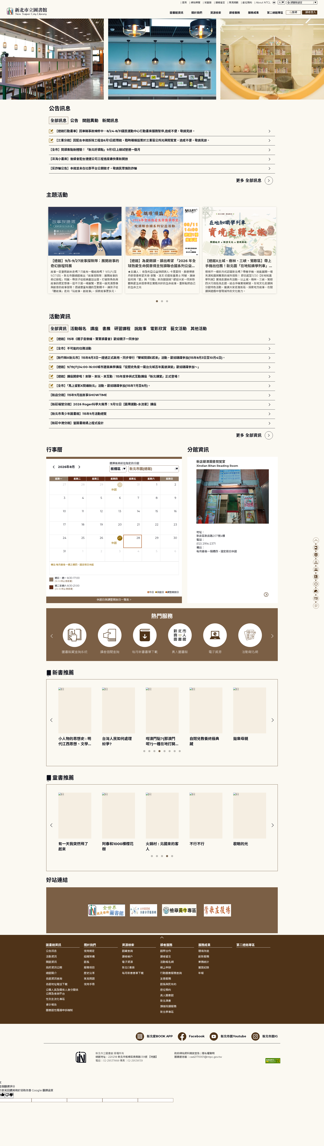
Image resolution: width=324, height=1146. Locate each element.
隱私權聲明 (208, 1053)
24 (64, 538)
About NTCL (263, 2)
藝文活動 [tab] (179, 328)
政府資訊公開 (54, 967)
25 (83, 538)
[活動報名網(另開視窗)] (316, 606)
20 (120, 524)
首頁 (184, 2)
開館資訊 (51, 962)
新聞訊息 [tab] (110, 120)
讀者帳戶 (127, 956)
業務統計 (203, 962)
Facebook (197, 1036)
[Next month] (79, 467)
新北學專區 (167, 1012)
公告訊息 (51, 951)
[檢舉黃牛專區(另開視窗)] (180, 910)
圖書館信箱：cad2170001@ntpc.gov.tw (198, 1056)
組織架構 (89, 956)
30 (120, 484)
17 (64, 524)
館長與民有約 (168, 984)
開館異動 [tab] (91, 120)
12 (101, 511)
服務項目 (89, 967)
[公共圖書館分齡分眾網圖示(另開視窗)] (143, 910)
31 (138, 484)
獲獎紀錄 (203, 967)
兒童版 (207, 2)
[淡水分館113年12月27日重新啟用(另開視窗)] (162, 59)
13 (119, 511)
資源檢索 (215, 12)
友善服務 (165, 978)
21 (138, 524)
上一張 (4, 59)
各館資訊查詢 (54, 978)
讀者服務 (234, 12)
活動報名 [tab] (79, 328)
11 (83, 511)
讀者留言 (220, 2)
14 (138, 511)
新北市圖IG (270, 1036)
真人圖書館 (167, 995)
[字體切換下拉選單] (281, 2)
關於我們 (196, 12)
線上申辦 (165, 967)
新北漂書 (165, 1000)
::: (1, 2)
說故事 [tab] (141, 328)
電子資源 (127, 962)
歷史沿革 (89, 973)
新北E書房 (128, 967)
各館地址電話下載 (57, 984)
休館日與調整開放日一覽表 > (114, 599)
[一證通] (316, 598)
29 (101, 484)
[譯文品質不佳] (9, 1095)
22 (156, 524)
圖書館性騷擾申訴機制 (59, 1010)
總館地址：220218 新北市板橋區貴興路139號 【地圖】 (127, 1056)
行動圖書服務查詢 (171, 973)
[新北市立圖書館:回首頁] (27, 11)
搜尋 (294, 12)
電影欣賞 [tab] (159, 328)
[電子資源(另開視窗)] (316, 569)
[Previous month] (53, 467)
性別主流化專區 (55, 999)
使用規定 (89, 951)
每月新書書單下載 (133, 973)
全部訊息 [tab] (58, 120)
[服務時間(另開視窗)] (316, 584)
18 (83, 524)
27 (64, 484)
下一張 (320, 59)
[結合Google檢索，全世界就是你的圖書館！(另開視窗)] (106, 910)
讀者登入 (310, 12)
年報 (201, 973)
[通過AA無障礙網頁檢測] (272, 1060)
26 (101, 538)
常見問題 (233, 2)
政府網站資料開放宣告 (187, 1053)
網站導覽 (195, 2)
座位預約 (247, 2)
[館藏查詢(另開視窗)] (316, 548)
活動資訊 (51, 956)
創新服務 (203, 956)
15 (156, 511)
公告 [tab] (74, 120)
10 (64, 511)
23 (175, 524)
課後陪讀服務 (168, 1006)
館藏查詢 (127, 951)
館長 (86, 962)
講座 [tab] (95, 328)
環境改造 (203, 951)
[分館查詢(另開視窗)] (316, 562)
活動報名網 (167, 962)
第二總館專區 (275, 12)
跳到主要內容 (8, 2)
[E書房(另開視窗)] (316, 577)
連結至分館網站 (266, 594)
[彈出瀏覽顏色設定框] (274, 2)
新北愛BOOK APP (160, 1036)
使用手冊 (89, 984)
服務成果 (253, 12)
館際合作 (165, 951)
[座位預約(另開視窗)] (316, 591)
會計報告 (51, 1004)
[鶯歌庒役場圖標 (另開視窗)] (217, 910)
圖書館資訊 (176, 12)
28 (83, 484)
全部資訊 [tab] (58, 328)
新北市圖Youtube (233, 1036)
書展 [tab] (107, 328)
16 (175, 511)
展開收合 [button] (162, 937)
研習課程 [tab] (123, 328)
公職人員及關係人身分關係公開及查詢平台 (62, 991)
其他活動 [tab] (199, 328)
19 (101, 524)
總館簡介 (51, 973)
